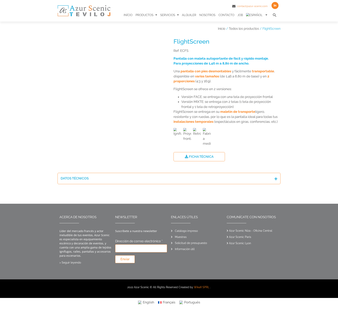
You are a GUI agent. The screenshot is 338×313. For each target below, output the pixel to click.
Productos (144, 15)
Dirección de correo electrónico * (139, 241)
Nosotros (207, 15)
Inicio (221, 28)
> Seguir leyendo (70, 262)
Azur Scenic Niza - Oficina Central (250, 230)
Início (128, 15)
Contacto (226, 15)
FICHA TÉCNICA (201, 157)
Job (240, 15)
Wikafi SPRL (201, 287)
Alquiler (189, 15)
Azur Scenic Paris (240, 237)
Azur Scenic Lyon (240, 243)
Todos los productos (244, 28)
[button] (274, 15)
